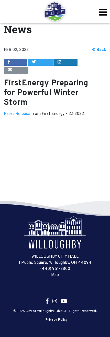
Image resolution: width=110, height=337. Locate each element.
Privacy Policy (56, 320)
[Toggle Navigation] (103, 12)
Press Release (17, 113)
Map (55, 275)
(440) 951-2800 (55, 268)
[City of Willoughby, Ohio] (55, 11)
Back (100, 50)
